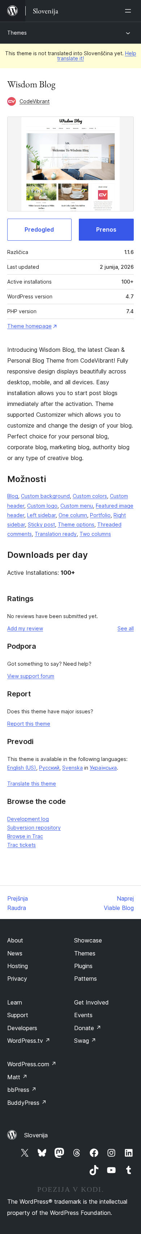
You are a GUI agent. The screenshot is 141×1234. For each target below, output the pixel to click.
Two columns (95, 534)
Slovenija (36, 1135)
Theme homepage (29, 326)
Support (17, 1015)
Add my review (25, 628)
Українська (103, 768)
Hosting (17, 966)
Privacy (17, 978)
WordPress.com (31, 1064)
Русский (49, 768)
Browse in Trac (25, 836)
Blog (12, 496)
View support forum (30, 676)
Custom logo (42, 506)
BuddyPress (27, 1102)
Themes (17, 33)
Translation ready (56, 534)
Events (83, 1015)
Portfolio (100, 515)
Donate (87, 1028)
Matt (17, 1077)
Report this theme (28, 724)
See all (126, 628)
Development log (28, 819)
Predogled (39, 229)
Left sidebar (41, 515)
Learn (14, 1002)
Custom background (45, 496)
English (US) (21, 768)
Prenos (106, 229)
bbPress (22, 1089)
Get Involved (91, 1002)
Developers (22, 1028)
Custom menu (76, 506)
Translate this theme (31, 783)
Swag (85, 1040)
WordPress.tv (28, 1040)
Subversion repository (34, 827)
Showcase (88, 940)
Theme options (76, 524)
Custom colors (90, 496)
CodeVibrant (35, 101)
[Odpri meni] (129, 11)
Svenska (72, 768)
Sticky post (41, 524)
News (14, 953)
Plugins (83, 966)
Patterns (85, 978)
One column (73, 515)
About (15, 940)
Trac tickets (21, 845)
